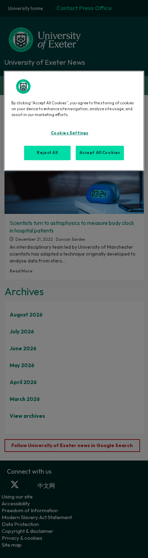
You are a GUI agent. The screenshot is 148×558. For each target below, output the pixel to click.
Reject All (47, 152)
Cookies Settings (69, 133)
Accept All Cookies (100, 152)
